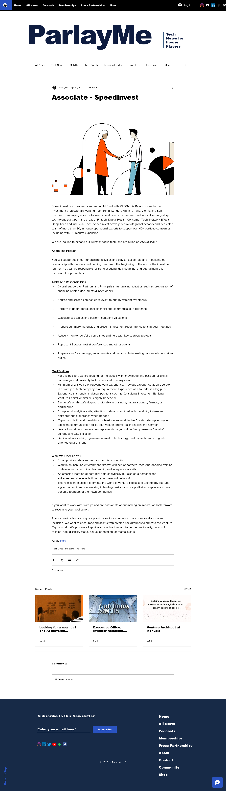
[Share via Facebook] (53, 560)
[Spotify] (59, 744)
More (167, 65)
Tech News (57, 65)
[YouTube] (54, 744)
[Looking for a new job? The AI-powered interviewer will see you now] (59, 608)
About (164, 753)
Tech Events (91, 65)
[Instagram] (202, 5)
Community (169, 767)
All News (167, 724)
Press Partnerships (176, 745)
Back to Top (5, 776)
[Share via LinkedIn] (69, 560)
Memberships (171, 738)
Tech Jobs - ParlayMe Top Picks (68, 548)
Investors (134, 65)
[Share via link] (77, 560)
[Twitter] (49, 744)
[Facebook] (65, 744)
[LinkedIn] (213, 5)
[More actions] (172, 88)
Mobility (74, 65)
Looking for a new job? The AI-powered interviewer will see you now (59, 629)
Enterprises (152, 65)
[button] (186, 65)
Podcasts (167, 731)
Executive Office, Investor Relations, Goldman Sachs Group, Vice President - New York (111, 629)
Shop (163, 774)
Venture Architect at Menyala (163, 629)
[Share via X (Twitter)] (61, 560)
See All (187, 588)
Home (164, 716)
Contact (166, 760)
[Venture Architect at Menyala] (167, 608)
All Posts (40, 65)
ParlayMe (89, 35)
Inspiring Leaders (113, 65)
